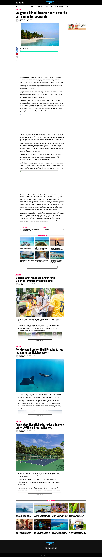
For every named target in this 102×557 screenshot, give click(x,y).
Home (32, 6)
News (35, 6)
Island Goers (46, 6)
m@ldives (22, 284)
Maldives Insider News (24, 20)
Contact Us (69, 6)
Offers (56, 6)
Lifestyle (40, 6)
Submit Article (62, 6)
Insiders (51, 6)
